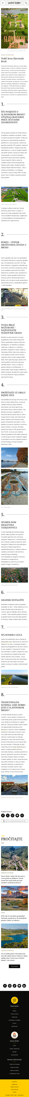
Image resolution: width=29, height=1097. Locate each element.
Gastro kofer (14, 1035)
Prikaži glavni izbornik (3, 3)
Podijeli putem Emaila (22, 815)
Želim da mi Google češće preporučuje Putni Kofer (15, 821)
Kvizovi (14, 1023)
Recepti (14, 1051)
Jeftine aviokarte (14, 1070)
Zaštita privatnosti (14, 1086)
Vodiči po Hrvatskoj (14, 1064)
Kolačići (14, 1092)
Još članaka (14, 966)
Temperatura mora (14, 1073)
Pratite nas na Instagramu (10, 986)
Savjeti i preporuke (14, 1048)
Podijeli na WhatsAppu (12, 815)
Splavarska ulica (6, 642)
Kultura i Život (14, 1014)
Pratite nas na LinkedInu (24, 986)
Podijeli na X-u (8, 815)
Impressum (14, 1081)
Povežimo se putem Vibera (19, 986)
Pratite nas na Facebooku (5, 986)
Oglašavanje (14, 1084)
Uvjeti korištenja (14, 1089)
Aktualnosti (14, 1026)
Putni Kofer (14, 3)
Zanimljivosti (14, 1055)
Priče (14, 1045)
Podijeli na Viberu (17, 815)
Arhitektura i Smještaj (14, 1020)
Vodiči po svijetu (14, 1067)
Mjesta (14, 1011)
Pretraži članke (26, 3)
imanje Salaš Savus (18, 747)
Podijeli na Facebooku (3, 815)
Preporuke (14, 1017)
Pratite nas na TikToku (14, 986)
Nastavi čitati (14, 865)
